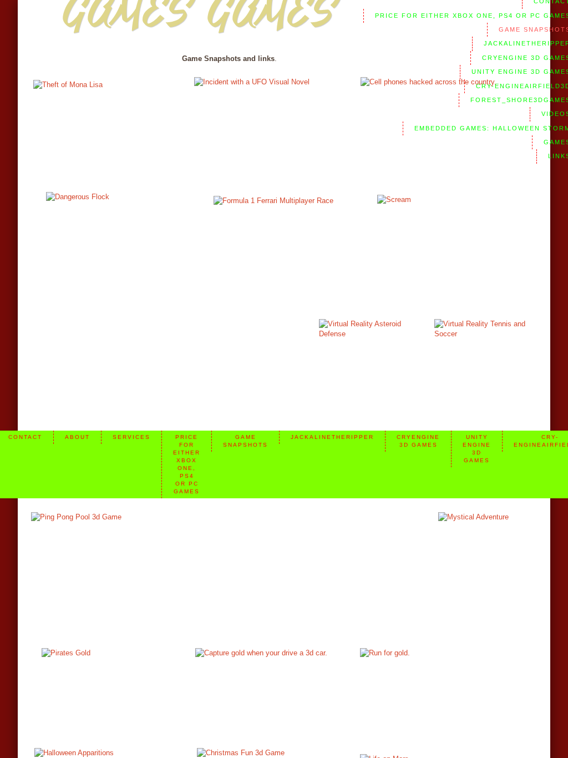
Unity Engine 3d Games (477, 448)
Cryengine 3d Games (418, 441)
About (77, 437)
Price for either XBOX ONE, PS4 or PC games (186, 464)
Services (131, 437)
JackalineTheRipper (332, 437)
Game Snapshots (245, 441)
